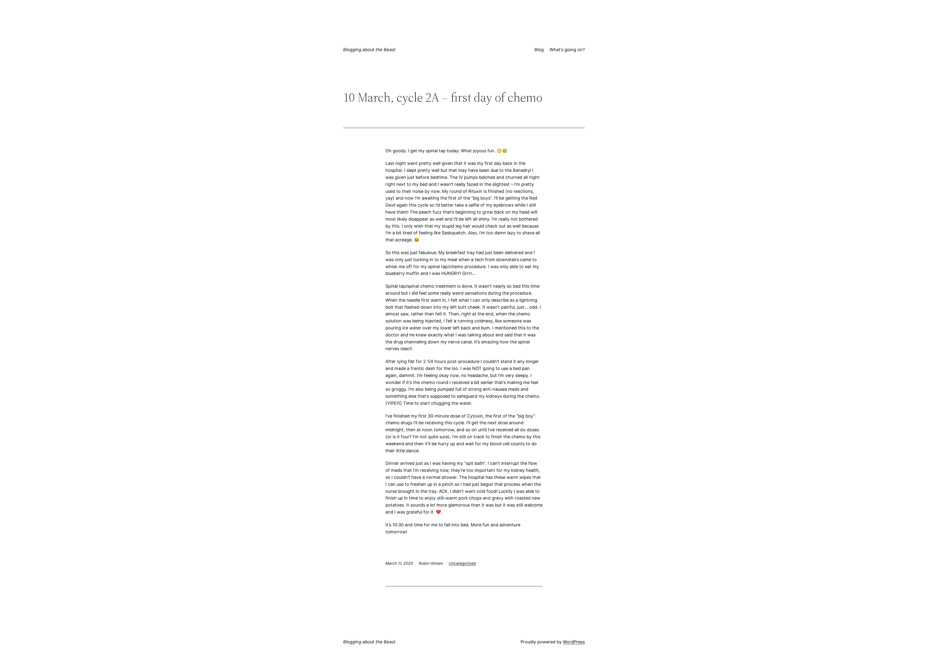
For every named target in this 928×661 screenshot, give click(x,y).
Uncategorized (462, 563)
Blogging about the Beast (369, 49)
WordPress (574, 641)
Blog (539, 49)
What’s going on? (567, 49)
